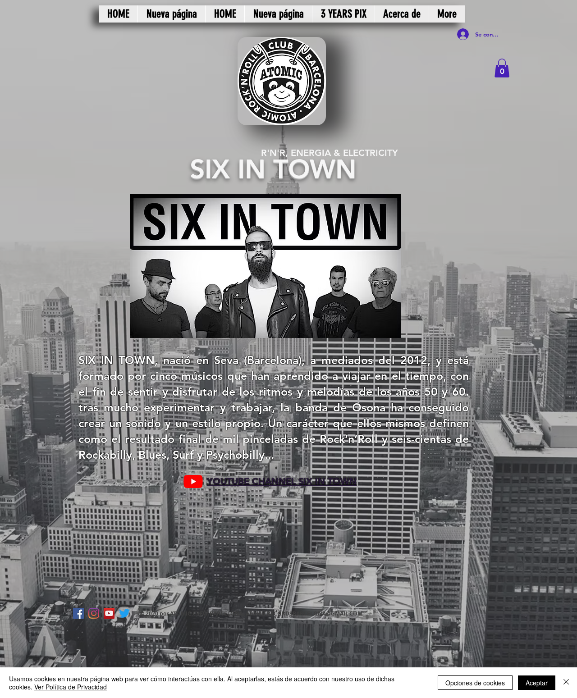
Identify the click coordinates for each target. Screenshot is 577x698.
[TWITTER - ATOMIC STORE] (124, 613)
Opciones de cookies (475, 682)
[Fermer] (566, 683)
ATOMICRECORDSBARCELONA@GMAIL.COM (304, 613)
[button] (502, 68)
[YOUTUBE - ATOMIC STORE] (109, 613)
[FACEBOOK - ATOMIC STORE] (78, 613)
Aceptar (537, 682)
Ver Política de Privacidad (70, 686)
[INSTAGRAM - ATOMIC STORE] (93, 613)
